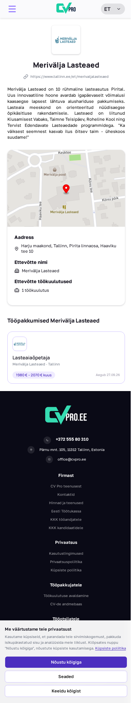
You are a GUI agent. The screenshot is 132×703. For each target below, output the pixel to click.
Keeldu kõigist (66, 690)
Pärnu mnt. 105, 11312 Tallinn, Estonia (71, 449)
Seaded (66, 676)
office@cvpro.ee (72, 459)
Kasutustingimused (66, 553)
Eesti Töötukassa (66, 511)
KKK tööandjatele (66, 519)
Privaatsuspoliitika (66, 562)
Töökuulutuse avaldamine (66, 595)
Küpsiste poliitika (110, 648)
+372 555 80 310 (72, 439)
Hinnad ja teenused (66, 503)
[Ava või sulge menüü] (12, 9)
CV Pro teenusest (66, 486)
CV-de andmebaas (66, 604)
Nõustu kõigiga (66, 662)
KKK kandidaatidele (66, 528)
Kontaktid (66, 494)
